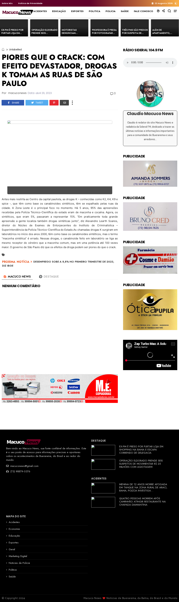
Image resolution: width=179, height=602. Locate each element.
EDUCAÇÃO (59, 11)
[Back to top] (170, 593)
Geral (12, 549)
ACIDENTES (40, 11)
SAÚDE (125, 11)
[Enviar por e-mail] (64, 102)
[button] (175, 3)
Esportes (14, 542)
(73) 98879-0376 (19, 471)
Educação (14, 536)
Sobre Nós (7, 3)
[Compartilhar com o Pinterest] (54, 102)
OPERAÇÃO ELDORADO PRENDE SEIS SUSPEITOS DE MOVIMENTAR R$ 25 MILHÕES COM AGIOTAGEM (141, 464)
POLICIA (111, 11)
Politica (13, 570)
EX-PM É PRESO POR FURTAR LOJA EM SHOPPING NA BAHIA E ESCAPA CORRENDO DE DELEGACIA (141, 450)
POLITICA (94, 11)
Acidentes (14, 522)
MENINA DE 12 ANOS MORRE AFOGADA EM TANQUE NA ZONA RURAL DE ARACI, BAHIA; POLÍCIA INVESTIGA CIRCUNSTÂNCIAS (143, 489)
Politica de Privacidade (30, 3)
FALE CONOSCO (143, 11)
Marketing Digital (18, 556)
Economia (14, 529)
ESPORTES (77, 11)
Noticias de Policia (19, 563)
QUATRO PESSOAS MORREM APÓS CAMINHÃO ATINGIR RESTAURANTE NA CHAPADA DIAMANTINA (142, 502)
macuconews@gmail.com (23, 466)
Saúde (12, 576)
